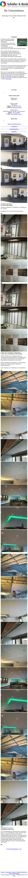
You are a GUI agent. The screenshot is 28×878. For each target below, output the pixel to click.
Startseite (3, 872)
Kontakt (14, 872)
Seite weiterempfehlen (14, 873)
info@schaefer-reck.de (16, 107)
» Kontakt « (14, 131)
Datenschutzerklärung (21, 872)
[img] (14, 3)
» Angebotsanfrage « (14, 129)
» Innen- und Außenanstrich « (14, 124)
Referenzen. (9, 78)
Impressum (8, 872)
